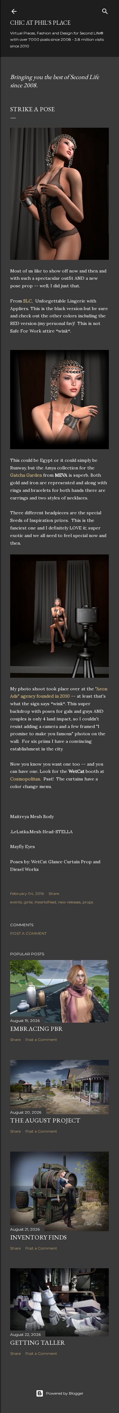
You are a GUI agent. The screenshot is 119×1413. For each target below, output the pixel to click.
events (16, 902)
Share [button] (54, 893)
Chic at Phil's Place (40, 22)
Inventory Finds (38, 1237)
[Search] (105, 10)
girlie (28, 902)
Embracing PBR (36, 1029)
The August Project (45, 1120)
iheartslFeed (45, 902)
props (88, 902)
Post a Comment (28, 933)
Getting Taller (37, 1342)
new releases (69, 902)
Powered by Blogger (64, 1393)
